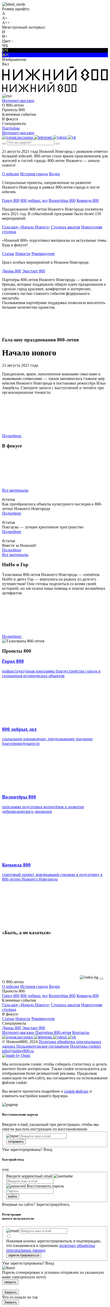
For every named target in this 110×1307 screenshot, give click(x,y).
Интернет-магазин (18, 1032)
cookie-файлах (76, 1091)
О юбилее (10, 174)
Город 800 (10, 200)
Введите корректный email (29, 1176)
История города (34, 174)
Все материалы (15, 490)
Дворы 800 (11, 271)
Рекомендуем (42, 253)
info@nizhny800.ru (18, 1051)
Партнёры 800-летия (53, 1032)
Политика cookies (85, 1046)
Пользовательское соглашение (43, 1046)
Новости (22, 253)
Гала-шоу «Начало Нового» (26, 227)
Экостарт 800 (33, 271)
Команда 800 (87, 200)
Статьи (8, 253)
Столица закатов (65, 227)
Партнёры (11, 128)
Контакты (80, 1032)
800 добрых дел (34, 200)
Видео (54, 174)
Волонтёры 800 (62, 200)
